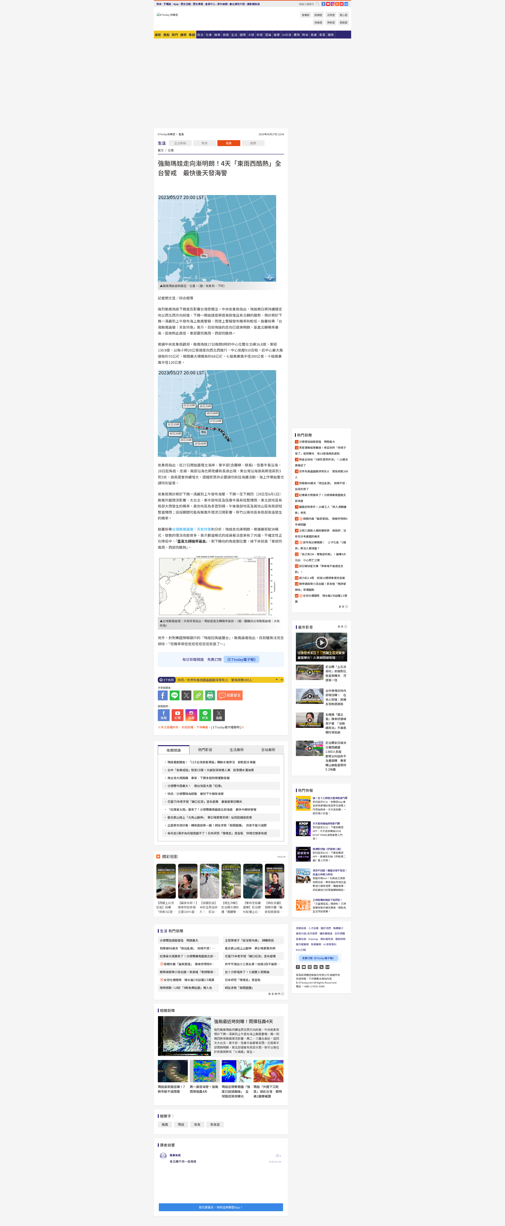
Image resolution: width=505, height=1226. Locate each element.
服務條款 (340, 939)
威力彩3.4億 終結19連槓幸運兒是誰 (322, 578)
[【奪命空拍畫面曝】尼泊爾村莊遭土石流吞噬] (253, 889)
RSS (337, 4)
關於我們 (326, 928)
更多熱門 (274, 994)
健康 (253, 143)
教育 (205, 143)
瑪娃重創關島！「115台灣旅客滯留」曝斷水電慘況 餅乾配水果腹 (211, 762)
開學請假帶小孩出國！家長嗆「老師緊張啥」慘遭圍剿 (320, 587)
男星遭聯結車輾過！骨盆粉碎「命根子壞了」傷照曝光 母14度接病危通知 (320, 450)
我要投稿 (301, 928)
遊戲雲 (343, 22)
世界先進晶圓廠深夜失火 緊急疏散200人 (321, 474)
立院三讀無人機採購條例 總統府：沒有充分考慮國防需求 (320, 533)
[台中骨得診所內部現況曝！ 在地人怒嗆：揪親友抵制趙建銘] (310, 696)
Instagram (310, 967)
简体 (159, 4)
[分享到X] (186, 695)
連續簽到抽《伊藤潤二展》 (327, 849)
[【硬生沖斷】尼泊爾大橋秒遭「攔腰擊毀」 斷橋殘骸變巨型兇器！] (231, 889)
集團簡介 (338, 928)
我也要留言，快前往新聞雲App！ (221, 1207)
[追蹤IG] (191, 715)
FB (323, 4)
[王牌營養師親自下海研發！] (303, 905)
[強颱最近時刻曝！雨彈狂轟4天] (184, 1036)
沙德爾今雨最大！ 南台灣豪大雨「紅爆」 (195, 786)
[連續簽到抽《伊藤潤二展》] (303, 854)
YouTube (328, 4)
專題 (192, 35)
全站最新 (268, 749)
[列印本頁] (210, 695)
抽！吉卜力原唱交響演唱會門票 (330, 798)
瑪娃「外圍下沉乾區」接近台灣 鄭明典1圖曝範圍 (267, 1091)
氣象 (229, 143)
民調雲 (318, 15)
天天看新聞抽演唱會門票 (326, 823)
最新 (158, 35)
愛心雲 (343, 15)
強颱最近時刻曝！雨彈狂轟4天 (243, 1021)
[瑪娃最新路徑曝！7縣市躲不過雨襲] (173, 1071)
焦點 (166, 35)
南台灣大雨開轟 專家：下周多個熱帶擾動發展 (198, 778)
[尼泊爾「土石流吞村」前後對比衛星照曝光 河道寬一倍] (310, 672)
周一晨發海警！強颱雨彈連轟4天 (204, 1089)
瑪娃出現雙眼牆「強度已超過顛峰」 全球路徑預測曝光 (236, 1091)
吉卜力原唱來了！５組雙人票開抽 (247, 972)
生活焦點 (180, 143)
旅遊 (226, 35)
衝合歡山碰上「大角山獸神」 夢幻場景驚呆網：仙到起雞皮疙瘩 (209, 817)
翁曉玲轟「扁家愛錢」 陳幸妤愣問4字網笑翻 (321, 521)
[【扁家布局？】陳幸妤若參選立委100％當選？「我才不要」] (188, 889)
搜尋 (318, 4)
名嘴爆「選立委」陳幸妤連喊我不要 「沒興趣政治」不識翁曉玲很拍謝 (335, 723)
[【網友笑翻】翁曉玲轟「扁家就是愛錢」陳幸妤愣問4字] (274, 889)
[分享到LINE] (175, 695)
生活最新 (237, 749)
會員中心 (210, 4)
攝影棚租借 (253, 4)
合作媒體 (340, 933)
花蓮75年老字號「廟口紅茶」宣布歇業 (250, 956)
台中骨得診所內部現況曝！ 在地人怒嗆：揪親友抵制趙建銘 (335, 697)
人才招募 (313, 928)
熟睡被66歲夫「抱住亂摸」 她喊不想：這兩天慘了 (321, 486)
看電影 (306, 15)
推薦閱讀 (173, 750)
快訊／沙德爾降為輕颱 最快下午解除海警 (195, 794)
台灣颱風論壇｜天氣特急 (191, 529)
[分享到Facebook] (163, 695)
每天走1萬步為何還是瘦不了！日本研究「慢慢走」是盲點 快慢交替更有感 (217, 833)
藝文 (161, 150)
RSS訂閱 (301, 950)
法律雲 (331, 15)
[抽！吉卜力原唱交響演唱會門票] (303, 803)
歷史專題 (198, 4)
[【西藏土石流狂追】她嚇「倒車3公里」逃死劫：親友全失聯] (166, 889)
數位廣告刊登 (237, 4)
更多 (342, 606)
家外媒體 (222, 4)
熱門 (175, 35)
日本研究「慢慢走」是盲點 (242, 980)
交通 (171, 150)
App (176, 4)
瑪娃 (181, 1124)
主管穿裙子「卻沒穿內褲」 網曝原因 (249, 940)
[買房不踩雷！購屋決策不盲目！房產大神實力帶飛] (303, 875)
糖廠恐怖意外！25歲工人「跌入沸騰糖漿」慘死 (320, 510)
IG (333, 4)
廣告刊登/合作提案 (306, 933)
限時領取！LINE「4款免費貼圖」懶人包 (186, 988)
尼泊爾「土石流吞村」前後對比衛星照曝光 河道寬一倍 (335, 673)
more (282, 856)
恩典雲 (318, 22)
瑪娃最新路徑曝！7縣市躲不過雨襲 (171, 1089)
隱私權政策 (326, 939)
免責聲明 (316, 944)
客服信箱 (301, 939)
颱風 (165, 1124)
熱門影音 (205, 749)
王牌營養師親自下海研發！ (327, 900)
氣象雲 (215, 1124)
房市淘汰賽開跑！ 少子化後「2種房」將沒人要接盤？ (320, 545)
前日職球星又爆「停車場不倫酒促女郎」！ (319, 569)
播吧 (183, 35)
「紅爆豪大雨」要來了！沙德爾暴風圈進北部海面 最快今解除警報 (211, 809)
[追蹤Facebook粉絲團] (164, 715)
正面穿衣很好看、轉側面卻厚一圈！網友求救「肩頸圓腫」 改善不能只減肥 (217, 825)
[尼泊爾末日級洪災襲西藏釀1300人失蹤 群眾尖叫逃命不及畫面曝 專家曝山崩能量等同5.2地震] (310, 748)
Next (276, 680)
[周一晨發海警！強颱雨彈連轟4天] (205, 1071)
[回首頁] (167, 15)
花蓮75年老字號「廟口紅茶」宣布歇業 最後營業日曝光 (204, 801)
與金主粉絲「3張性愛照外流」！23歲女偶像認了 (321, 462)
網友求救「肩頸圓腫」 (239, 988)
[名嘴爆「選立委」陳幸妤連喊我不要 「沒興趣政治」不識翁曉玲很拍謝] (310, 720)
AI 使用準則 (329, 944)
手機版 (167, 4)
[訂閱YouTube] (177, 715)
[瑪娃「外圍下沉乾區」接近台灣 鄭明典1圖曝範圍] (268, 1071)
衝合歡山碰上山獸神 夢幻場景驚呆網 (250, 948)
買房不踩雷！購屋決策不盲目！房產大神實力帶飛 (330, 872)
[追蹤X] (219, 715)
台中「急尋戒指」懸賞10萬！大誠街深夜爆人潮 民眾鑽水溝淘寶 (210, 770)
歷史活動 (186, 4)
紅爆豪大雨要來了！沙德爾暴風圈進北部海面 (320, 498)
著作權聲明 (302, 944)
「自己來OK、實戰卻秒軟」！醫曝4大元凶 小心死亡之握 (320, 557)
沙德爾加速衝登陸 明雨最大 (179, 940)
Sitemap (313, 939)
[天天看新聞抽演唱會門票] (303, 828)
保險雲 (331, 22)
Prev (281, 680)
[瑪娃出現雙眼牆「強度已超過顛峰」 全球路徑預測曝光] (237, 1071)
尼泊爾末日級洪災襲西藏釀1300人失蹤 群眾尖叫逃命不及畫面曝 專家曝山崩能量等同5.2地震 (335, 756)
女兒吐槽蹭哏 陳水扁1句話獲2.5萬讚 (189, 980)
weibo (342, 4)
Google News (346, 4)
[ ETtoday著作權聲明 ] (226, 727)
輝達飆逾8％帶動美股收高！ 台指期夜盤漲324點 (213, 679)
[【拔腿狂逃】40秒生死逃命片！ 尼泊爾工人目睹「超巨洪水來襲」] (209, 889)
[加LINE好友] (205, 715)
